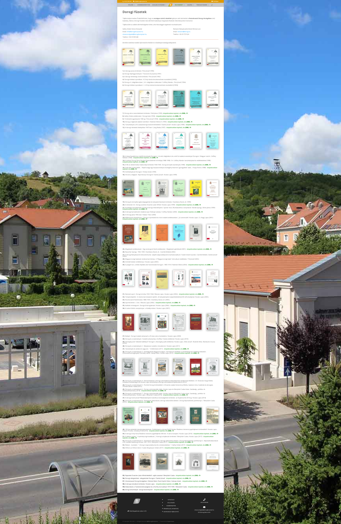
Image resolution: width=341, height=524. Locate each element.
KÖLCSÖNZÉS (171, 502)
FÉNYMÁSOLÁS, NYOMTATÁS (171, 508)
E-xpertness (170, 521)
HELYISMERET (179, 5)
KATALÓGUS (171, 499)
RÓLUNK (130, 5)
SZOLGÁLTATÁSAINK (158, 5)
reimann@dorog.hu (183, 32)
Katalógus (215, 1)
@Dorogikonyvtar (152, 521)
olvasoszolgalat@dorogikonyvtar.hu (135, 34)
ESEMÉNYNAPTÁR (171, 506)
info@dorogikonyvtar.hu (135, 32)
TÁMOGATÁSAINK (201, 5)
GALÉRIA (189, 5)
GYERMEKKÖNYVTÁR (143, 5)
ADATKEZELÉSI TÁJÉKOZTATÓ (171, 511)
